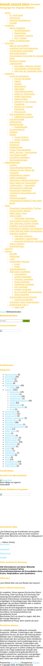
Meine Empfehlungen (20, 41)
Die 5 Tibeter (20, 38)
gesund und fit (11, 416)
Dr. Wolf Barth (16, 15)
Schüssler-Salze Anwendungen (24, 302)
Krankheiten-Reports (19, 261)
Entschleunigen (17, 246)
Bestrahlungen (16, 124)
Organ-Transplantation (20, 150)
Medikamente (16, 147)
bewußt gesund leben (15, 4)
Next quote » (5, 544)
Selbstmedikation (18, 269)
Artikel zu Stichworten (24, 94)
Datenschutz (5, 553)
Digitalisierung (16, 398)
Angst (17, 264)
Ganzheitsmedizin (12, 385)
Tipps (7, 206)
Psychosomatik (17, 119)
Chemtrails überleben (24, 218)
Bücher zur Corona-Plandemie (23, 108)
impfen (12, 403)
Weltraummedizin (18, 198)
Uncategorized (11, 462)
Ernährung (9, 381)
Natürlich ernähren (18, 233)
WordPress (15, 663)
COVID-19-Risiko (22, 79)
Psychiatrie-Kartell (18, 155)
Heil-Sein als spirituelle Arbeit (28, 71)
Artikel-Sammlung (22, 96)
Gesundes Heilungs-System (27, 66)
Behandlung (20, 86)
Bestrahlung (15, 392)
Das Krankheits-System (21, 114)
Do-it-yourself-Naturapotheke (28, 292)
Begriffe (13, 254)
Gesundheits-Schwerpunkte (27, 68)
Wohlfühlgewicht (22, 30)
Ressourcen (20, 112)
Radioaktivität (20, 127)
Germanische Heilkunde (21, 188)
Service (8, 251)
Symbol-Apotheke (22, 277)
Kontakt (13, 23)
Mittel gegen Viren (18, 213)
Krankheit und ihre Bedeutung (24, 48)
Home (8, 13)
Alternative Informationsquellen (23, 90)
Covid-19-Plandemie (19, 76)
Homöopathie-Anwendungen (23, 297)
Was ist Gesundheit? (19, 46)
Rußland (8, 451)
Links (12, 259)
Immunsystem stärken (20, 211)
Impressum (15, 18)
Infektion (14, 132)
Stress (7, 457)
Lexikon (13, 165)
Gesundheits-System (13, 425)
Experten (8, 383)
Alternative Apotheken (20, 272)
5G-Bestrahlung (17, 129)
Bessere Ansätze (18, 61)
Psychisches (10, 446)
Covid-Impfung (21, 137)
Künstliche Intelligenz (20, 157)
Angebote (9, 25)
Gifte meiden (16, 216)
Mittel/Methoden (12, 162)
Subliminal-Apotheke (24, 284)
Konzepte (9, 43)
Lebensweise (16, 63)
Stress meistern (17, 244)
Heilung (8, 429)
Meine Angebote (17, 28)
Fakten (17, 81)
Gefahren (9, 74)
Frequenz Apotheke (23, 279)
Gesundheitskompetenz (21, 167)
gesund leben (10, 414)
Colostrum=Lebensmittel (26, 239)
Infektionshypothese (23, 117)
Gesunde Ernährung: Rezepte (28, 241)
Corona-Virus (15, 396)
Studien (18, 84)
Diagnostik (15, 256)
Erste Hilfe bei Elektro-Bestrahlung (26, 231)
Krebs (17, 266)
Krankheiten (10, 435)
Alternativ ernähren (23, 236)
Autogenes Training (23, 35)
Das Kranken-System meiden (24, 221)
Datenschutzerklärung (20, 20)
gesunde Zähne (11, 420)
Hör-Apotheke (21, 287)
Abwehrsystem (11, 375)
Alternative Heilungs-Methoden (24, 180)
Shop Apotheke (21, 294)
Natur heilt (19, 307)
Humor (8, 433)
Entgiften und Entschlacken (23, 226)
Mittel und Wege (12, 442)
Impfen (13, 134)
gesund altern (10, 412)
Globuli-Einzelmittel (23, 299)
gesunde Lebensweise (14, 418)
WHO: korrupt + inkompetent (23, 152)
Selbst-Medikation (18, 178)
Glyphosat (14, 145)
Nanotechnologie (17, 407)
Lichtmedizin (20, 274)
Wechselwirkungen (19, 160)
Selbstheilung (10, 453)
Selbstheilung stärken (20, 175)
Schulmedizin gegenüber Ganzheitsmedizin (21, 52)
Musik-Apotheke (22, 282)
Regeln (8, 449)
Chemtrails (15, 142)
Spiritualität (9, 455)
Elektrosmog (16, 122)
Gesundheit (10, 422)
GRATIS (9, 249)
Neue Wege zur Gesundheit (23, 183)
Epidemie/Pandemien (19, 401)
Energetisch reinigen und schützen (26, 228)
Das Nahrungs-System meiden (24, 223)
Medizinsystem (11, 440)
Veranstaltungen (12, 464)
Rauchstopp (20, 33)
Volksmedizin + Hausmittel (22, 185)
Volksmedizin (10, 466)
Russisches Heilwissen (20, 190)
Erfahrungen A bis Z (19, 305)
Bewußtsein (10, 377)
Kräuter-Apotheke (22, 289)
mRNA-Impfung (21, 140)
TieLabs (36, 663)
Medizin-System (11, 438)
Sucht (12, 409)
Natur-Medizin (11, 444)
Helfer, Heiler (10, 431)
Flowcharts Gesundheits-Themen (25, 208)
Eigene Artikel (20, 99)
